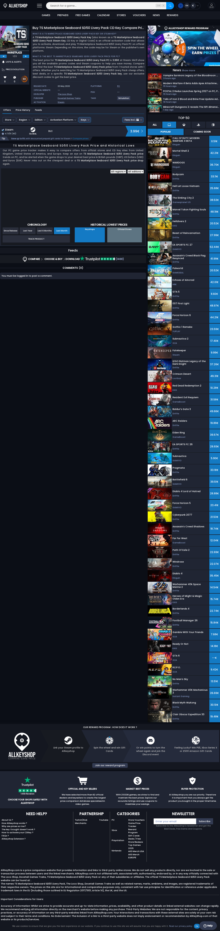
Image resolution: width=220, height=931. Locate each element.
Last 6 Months (45, 230)
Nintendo (116, 850)
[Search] (170, 5)
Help (210, 925)
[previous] (3, 56)
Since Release (10, 230)
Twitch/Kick (81, 819)
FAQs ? (5, 835)
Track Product (36, 239)
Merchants (80, 823)
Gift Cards (133, 835)
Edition (39, 119)
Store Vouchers (136, 819)
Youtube (103, 819)
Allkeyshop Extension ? (14, 838)
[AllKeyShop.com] (15, 5)
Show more (188, 70)
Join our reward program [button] (110, 765)
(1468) (119, 259)
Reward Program (133, 831)
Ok (197, 926)
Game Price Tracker (134, 825)
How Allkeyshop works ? (14, 823)
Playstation (118, 840)
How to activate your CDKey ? (17, 832)
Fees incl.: (130, 119)
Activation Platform (61, 119)
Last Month (61, 230)
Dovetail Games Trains (69, 98)
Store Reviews (135, 842)
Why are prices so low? (14, 826)
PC (113, 819)
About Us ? (7, 819)
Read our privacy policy (180, 926)
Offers (7, 110)
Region (23, 119)
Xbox (114, 830)
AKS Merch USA (136, 851)
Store (8, 119)
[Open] (39, 5)
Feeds (38, 110)
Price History (23, 110)
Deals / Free (134, 838)
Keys (83, 119)
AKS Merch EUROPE (133, 856)
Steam (61, 102)
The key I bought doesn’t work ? (18, 829)
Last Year (27, 230)
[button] (211, 5)
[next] (26, 56)
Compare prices (81, 138)
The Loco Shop (65, 94)
